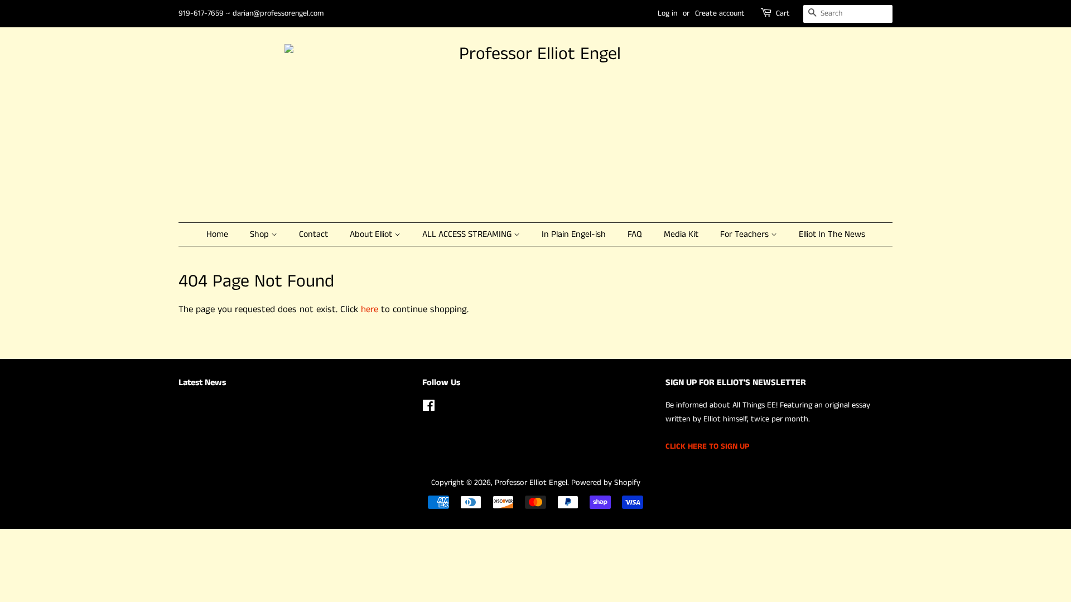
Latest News (202, 382)
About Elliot (372, 234)
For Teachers (745, 234)
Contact (313, 234)
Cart (783, 13)
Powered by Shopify (605, 482)
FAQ (635, 234)
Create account (720, 13)
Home (217, 234)
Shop (260, 234)
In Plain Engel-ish (574, 234)
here (369, 309)
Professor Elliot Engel (531, 482)
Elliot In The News (832, 234)
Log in (667, 13)
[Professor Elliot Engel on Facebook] (428, 408)
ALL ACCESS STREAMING (468, 234)
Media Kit (681, 234)
